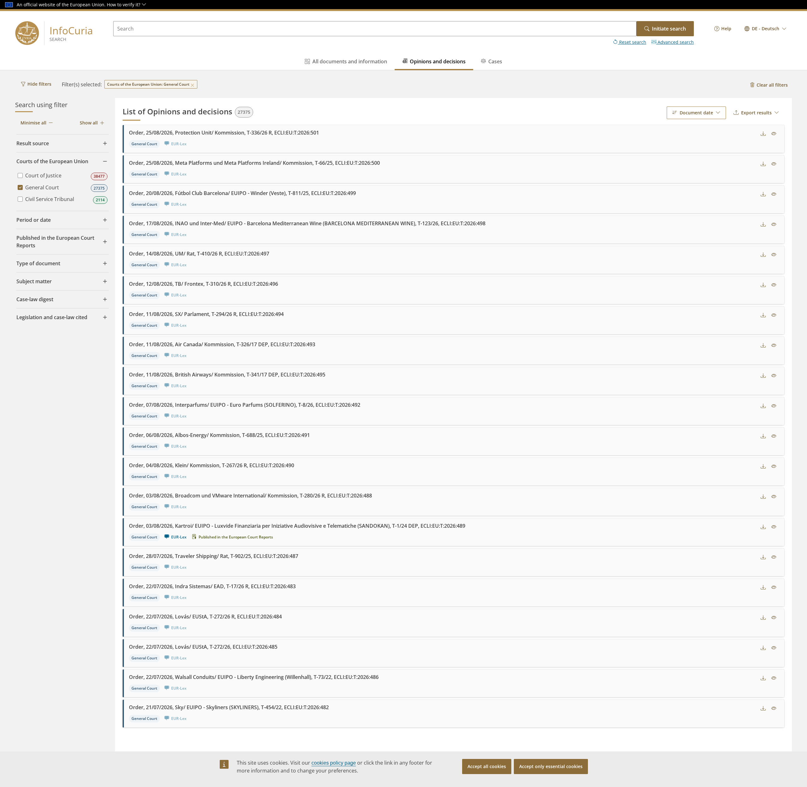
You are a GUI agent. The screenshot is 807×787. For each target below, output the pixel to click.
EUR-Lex (179, 537)
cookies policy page (333, 763)
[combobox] (765, 28)
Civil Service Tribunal (49, 199)
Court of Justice (43, 175)
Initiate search (669, 28)
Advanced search (675, 42)
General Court (42, 187)
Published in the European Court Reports (236, 537)
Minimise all (33, 123)
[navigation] (723, 28)
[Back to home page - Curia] (27, 33)
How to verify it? (124, 5)
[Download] (763, 134)
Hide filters (39, 84)
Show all (89, 123)
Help (726, 29)
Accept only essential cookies (551, 766)
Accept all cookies (486, 766)
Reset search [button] (632, 42)
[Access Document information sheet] (774, 134)
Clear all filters (772, 85)
